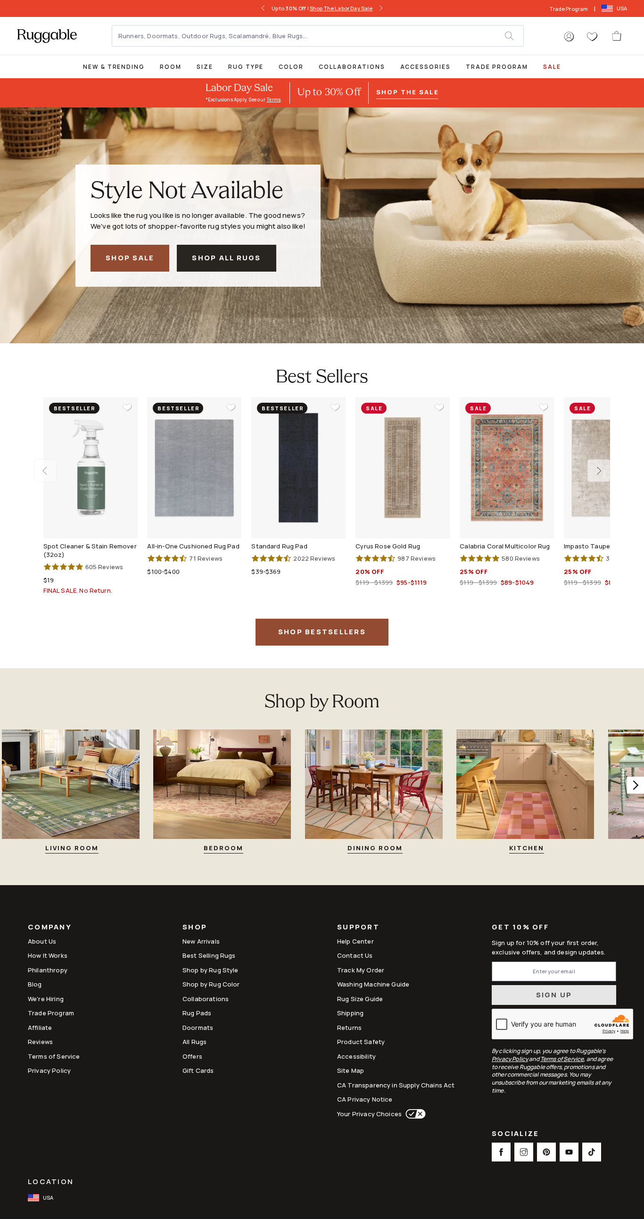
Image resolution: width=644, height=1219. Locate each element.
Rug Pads (196, 1013)
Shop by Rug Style (210, 970)
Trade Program (569, 8)
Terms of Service (54, 1056)
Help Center (355, 941)
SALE (552, 67)
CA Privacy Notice (365, 1099)
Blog (35, 984)
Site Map (350, 1070)
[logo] (47, 36)
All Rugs (194, 1041)
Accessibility (356, 1056)
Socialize (515, 1134)
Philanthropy (47, 970)
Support (358, 928)
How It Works (47, 955)
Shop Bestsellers (322, 632)
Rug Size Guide (360, 999)
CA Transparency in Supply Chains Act (395, 1085)
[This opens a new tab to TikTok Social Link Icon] (591, 1152)
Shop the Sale (407, 92)
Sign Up (554, 995)
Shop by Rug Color (211, 984)
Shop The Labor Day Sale (341, 8)
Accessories (425, 67)
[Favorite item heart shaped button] (127, 407)
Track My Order (360, 970)
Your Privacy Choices (369, 1114)
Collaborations (352, 67)
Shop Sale (130, 258)
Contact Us (355, 955)
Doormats (197, 1027)
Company (50, 928)
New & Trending (114, 67)
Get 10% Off (520, 927)
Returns (349, 1027)
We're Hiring (46, 999)
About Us (42, 941)
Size (205, 67)
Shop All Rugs (226, 258)
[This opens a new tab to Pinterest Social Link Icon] (546, 1152)
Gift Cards (198, 1070)
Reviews (40, 1041)
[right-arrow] (381, 8)
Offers (192, 1056)
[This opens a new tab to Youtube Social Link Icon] (569, 1152)
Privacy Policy (49, 1070)
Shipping (350, 1013)
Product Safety (361, 1041)
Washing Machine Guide (373, 984)
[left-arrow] (263, 8)
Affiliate (40, 1027)
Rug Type (246, 67)
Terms (273, 99)
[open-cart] (617, 36)
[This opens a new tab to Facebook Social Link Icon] (501, 1152)
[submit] (514, 35)
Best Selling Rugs (209, 955)
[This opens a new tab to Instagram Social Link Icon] (523, 1152)
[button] (569, 37)
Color (291, 67)
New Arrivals (201, 941)
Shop (194, 928)
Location (51, 1181)
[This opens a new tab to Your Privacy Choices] (414, 1114)
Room (171, 67)
